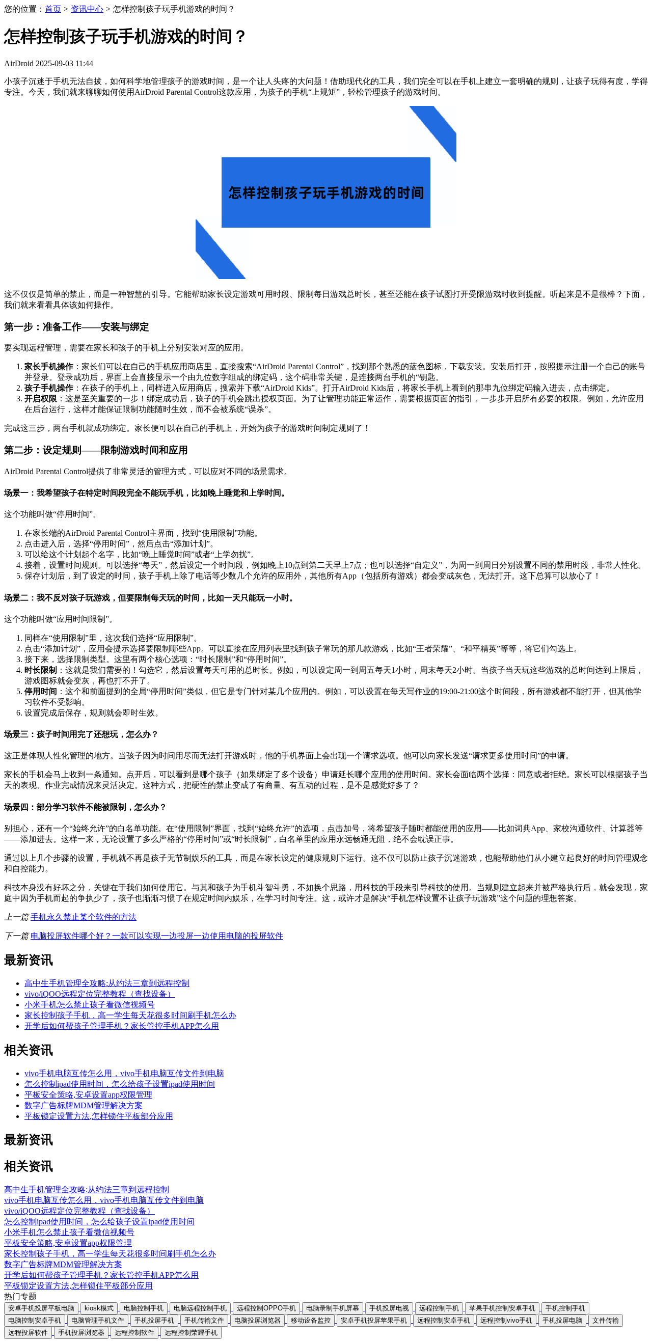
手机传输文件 (204, 1320)
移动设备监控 (311, 1320)
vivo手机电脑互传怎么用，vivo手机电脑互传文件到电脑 (124, 1073)
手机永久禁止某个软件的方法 (84, 917)
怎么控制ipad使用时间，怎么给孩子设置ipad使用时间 (119, 1084)
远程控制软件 (134, 1332)
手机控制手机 (565, 1308)
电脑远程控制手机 (200, 1308)
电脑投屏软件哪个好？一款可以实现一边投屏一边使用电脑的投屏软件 (157, 935)
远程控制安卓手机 (443, 1320)
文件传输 (605, 1320)
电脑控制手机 (144, 1308)
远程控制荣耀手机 (191, 1332)
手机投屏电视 (389, 1308)
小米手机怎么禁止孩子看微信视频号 (89, 1004)
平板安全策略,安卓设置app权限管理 (88, 1094)
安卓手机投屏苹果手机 (374, 1320)
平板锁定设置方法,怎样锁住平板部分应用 (98, 1116)
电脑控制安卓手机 (34, 1320)
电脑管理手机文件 (97, 1320)
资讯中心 (87, 9)
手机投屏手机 (154, 1320)
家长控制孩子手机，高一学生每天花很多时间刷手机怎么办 (130, 1015)
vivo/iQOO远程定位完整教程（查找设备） (99, 994)
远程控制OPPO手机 (266, 1308)
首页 (53, 9)
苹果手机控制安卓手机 (502, 1308)
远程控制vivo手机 (506, 1320)
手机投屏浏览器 (81, 1332)
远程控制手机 (439, 1308)
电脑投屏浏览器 (257, 1320)
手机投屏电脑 (562, 1320)
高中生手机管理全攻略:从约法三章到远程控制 (106, 983)
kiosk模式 (99, 1308)
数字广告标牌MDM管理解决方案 (83, 1105)
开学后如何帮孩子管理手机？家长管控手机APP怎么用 (121, 1026)
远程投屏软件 (28, 1332)
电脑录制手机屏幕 (332, 1308)
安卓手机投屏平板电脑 (41, 1308)
